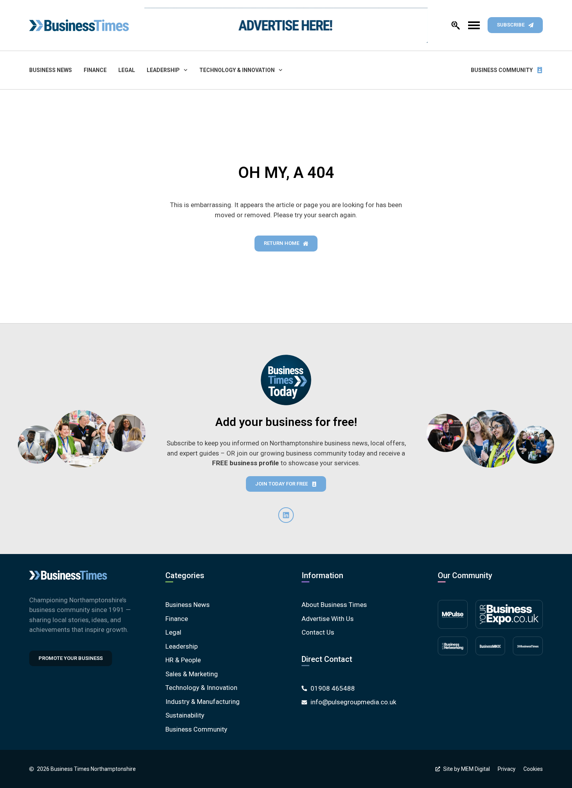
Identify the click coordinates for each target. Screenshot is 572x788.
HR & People (183, 660)
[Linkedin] (286, 515)
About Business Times (334, 605)
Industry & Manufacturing (202, 701)
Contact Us (318, 632)
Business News (50, 70)
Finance (95, 70)
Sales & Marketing (191, 674)
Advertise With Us (328, 619)
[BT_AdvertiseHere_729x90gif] (286, 25)
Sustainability (184, 715)
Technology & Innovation (237, 70)
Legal (126, 70)
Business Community (502, 70)
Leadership (163, 70)
